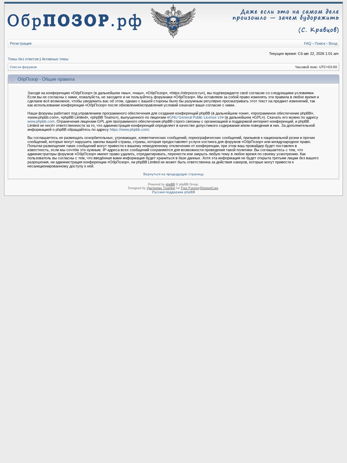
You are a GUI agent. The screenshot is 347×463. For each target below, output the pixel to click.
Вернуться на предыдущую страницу (173, 174)
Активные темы (55, 59)
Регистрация (21, 43)
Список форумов (23, 67)
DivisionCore (209, 188)
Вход (333, 43)
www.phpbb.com (41, 121)
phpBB (170, 184)
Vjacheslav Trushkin (161, 188)
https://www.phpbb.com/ (129, 129)
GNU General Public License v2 (195, 117)
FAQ (307, 43)
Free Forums (190, 188)
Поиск (320, 43)
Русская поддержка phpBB (173, 192)
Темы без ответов (23, 59)
